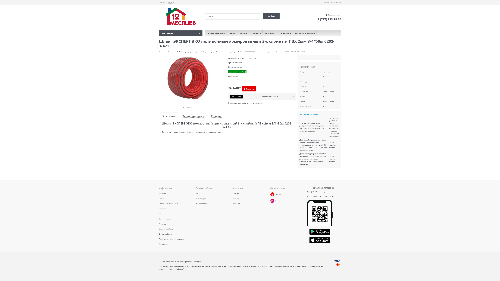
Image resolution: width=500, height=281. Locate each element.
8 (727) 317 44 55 (313, 196)
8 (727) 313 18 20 (313, 192)
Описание (169, 116)
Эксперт (243, 58)
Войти (326, 2)
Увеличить (189, 107)
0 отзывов (252, 58)
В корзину (250, 89)
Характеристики (193, 116)
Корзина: (334, 15)
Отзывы (216, 116)
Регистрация (336, 2)
